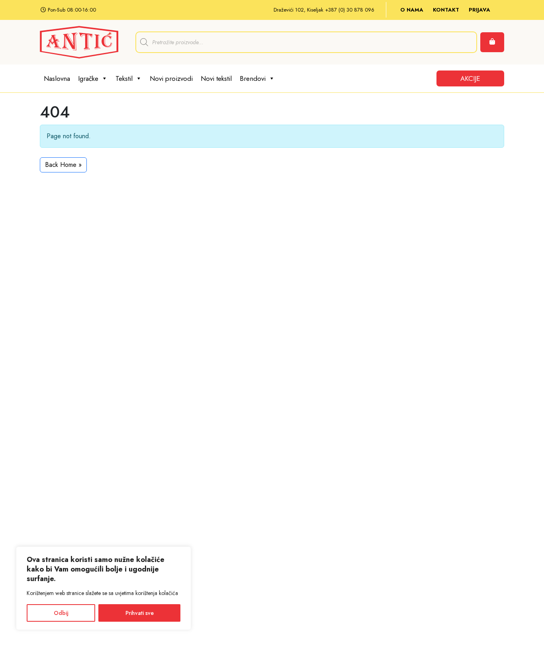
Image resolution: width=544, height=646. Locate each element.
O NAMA (411, 10)
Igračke (88, 78)
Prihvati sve (139, 613)
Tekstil (124, 78)
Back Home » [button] (63, 164)
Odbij (61, 613)
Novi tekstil (216, 78)
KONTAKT (446, 10)
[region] (103, 588)
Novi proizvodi (171, 78)
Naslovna (57, 78)
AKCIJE (470, 78)
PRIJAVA (479, 10)
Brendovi (253, 78)
